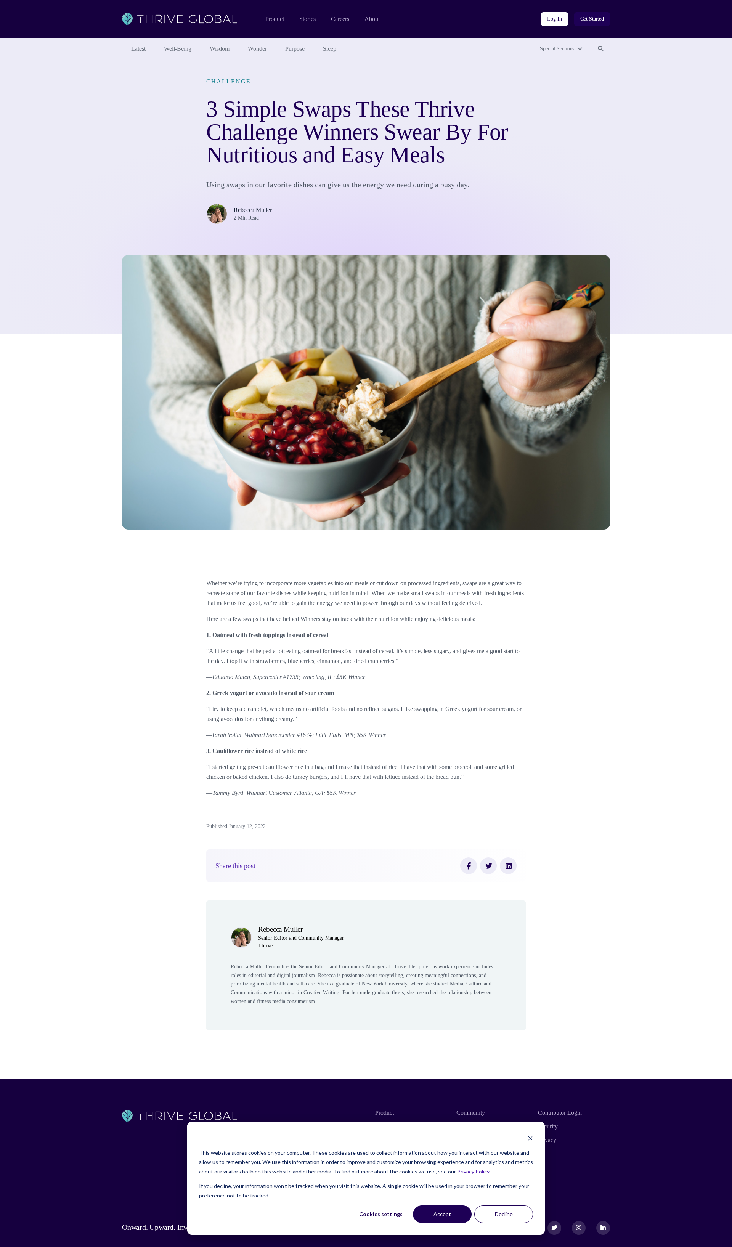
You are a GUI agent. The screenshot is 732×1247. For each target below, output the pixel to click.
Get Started (592, 19)
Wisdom (220, 48)
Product (274, 19)
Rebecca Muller (253, 210)
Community (470, 1112)
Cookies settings (381, 1214)
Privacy (547, 1140)
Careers (340, 19)
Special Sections (557, 48)
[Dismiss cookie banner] (530, 1138)
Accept (442, 1214)
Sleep (329, 48)
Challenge (228, 81)
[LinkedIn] (508, 865)
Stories (307, 19)
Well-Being (177, 48)
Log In (554, 19)
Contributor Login (560, 1112)
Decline (504, 1214)
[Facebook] (468, 865)
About (372, 19)
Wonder (257, 48)
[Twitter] (488, 865)
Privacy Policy (473, 1171)
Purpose (295, 48)
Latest (138, 48)
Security (548, 1126)
